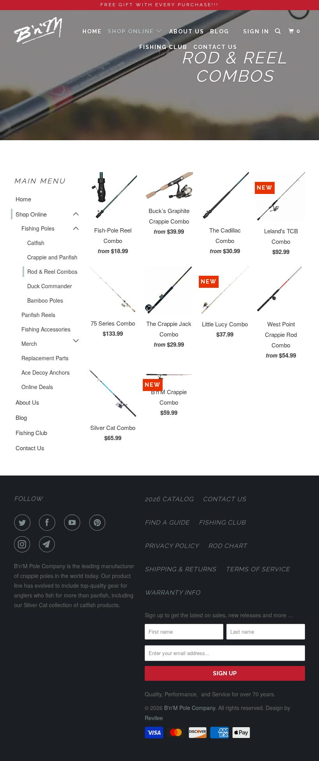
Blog (219, 31)
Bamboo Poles (45, 300)
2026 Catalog (169, 499)
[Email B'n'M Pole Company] (48, 544)
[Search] (278, 31)
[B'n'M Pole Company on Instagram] (23, 544)
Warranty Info (172, 592)
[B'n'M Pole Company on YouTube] (74, 522)
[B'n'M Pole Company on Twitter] (23, 522)
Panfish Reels (38, 315)
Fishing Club (163, 47)
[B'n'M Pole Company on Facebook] (48, 522)
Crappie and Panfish (52, 257)
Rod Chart (227, 546)
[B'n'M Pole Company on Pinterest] (99, 522)
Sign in (256, 31)
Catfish (35, 243)
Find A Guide (167, 522)
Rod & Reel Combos (52, 271)
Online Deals (37, 387)
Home (92, 31)
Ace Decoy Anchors (45, 372)
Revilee (154, 718)
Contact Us (215, 47)
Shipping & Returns (180, 569)
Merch (29, 343)
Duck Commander (49, 286)
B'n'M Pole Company (189, 708)
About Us (186, 31)
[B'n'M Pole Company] (38, 30)
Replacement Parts (44, 358)
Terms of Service (258, 569)
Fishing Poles (37, 228)
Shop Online (132, 31)
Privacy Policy (172, 546)
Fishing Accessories (45, 329)
